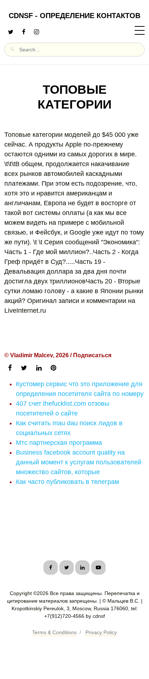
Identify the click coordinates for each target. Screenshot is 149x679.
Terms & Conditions (54, 632)
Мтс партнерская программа (59, 442)
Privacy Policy (101, 632)
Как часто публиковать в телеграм (67, 481)
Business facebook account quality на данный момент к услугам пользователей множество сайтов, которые (78, 462)
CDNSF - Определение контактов (74, 16)
